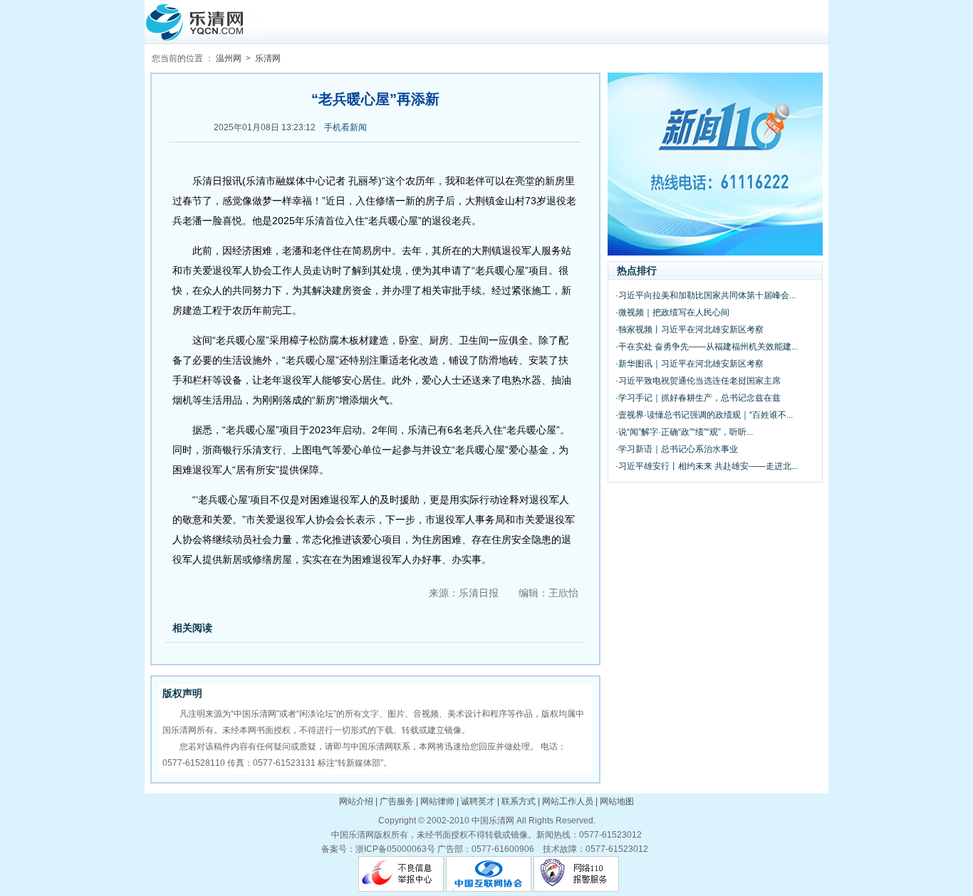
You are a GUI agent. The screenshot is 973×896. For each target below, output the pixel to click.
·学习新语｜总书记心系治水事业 (676, 449)
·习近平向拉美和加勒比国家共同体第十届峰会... (705, 295)
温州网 (228, 58)
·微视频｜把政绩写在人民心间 (672, 312)
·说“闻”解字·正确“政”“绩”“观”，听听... (684, 432)
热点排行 (637, 270)
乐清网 (268, 58)
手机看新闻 (345, 127)
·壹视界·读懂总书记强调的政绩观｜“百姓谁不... (704, 415)
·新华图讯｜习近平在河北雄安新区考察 (689, 364)
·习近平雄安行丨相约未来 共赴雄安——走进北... (706, 466)
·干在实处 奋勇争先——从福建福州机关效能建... (706, 347)
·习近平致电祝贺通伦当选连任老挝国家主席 (698, 381)
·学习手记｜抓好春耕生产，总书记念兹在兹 (698, 398)
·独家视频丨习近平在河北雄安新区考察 (689, 329)
